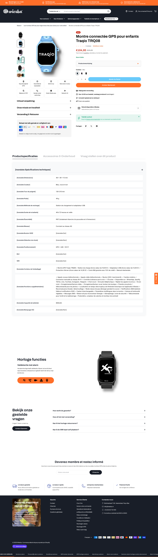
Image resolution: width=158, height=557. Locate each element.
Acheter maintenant (108, 85)
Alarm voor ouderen (112, 554)
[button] (108, 63)
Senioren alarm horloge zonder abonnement (134, 554)
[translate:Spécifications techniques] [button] (79, 169)
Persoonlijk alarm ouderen (35, 554)
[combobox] (79, 11)
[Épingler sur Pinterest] (97, 126)
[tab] (25, 156)
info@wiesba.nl (108, 506)
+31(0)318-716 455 (110, 510)
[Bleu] (77, 73)
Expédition (86, 53)
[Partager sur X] (91, 126)
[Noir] (86, 73)
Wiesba (19, 542)
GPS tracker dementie (67, 554)
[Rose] (81, 73)
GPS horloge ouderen (83, 554)
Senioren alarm (20, 554)
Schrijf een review (98, 46)
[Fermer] (139, 116)
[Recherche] (108, 11)
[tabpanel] (79, 238)
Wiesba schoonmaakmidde (93, 119)
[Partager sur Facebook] (86, 126)
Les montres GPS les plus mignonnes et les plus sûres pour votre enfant (45, 25)
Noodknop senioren (51, 554)
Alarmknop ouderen (98, 554)
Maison (19, 25)
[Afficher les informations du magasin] (138, 108)
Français (87, 537)
